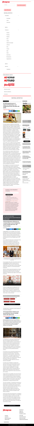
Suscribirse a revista (22, 413)
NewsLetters (21, 412)
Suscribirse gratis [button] (21, 5)
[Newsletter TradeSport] (27, 132)
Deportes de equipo (10, 42)
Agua (7, 50)
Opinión (6, 27)
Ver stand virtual (12, 301)
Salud (7, 52)
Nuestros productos (7, 91)
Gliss (7, 46)
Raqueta (8, 36)
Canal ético (6, 416)
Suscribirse (26, 141)
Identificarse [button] (7, 10)
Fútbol (8, 40)
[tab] (17, 15)
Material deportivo (8, 13)
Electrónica (8, 54)
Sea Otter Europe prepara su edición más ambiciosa (27, 162)
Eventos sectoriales (25, 182)
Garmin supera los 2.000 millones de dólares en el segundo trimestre (27, 152)
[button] (12, 15)
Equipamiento (9, 58)
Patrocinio (8, 22)
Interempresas (6, 263)
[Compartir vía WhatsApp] (19, 111)
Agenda (6, 63)
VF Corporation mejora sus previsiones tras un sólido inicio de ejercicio (26, 147)
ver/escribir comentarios (12, 304)
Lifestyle (8, 44)
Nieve (7, 38)
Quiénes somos (7, 419)
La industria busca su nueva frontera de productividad (11, 218)
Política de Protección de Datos (11, 210)
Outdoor (8, 32)
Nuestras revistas (7, 89)
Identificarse (21, 409)
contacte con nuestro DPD (14, 208)
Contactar (6, 94)
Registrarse (21, 411)
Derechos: (8, 207)
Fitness (8, 48)
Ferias (8, 20)
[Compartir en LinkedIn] (16, 111)
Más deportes (9, 56)
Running (8, 34)
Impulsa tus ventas (25, 179)
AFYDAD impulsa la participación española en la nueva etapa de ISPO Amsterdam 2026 (27, 157)
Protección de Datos (22, 416)
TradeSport (8, 69)
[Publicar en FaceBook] (12, 111)
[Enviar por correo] (10, 111)
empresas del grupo (11, 206)
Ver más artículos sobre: (9, 216)
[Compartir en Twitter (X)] (14, 111)
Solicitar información (6, 301)
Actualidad (8, 18)
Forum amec (6, 231)
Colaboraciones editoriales (23, 419)
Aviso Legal (21, 415)
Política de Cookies (22, 418)
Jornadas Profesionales (26, 178)
